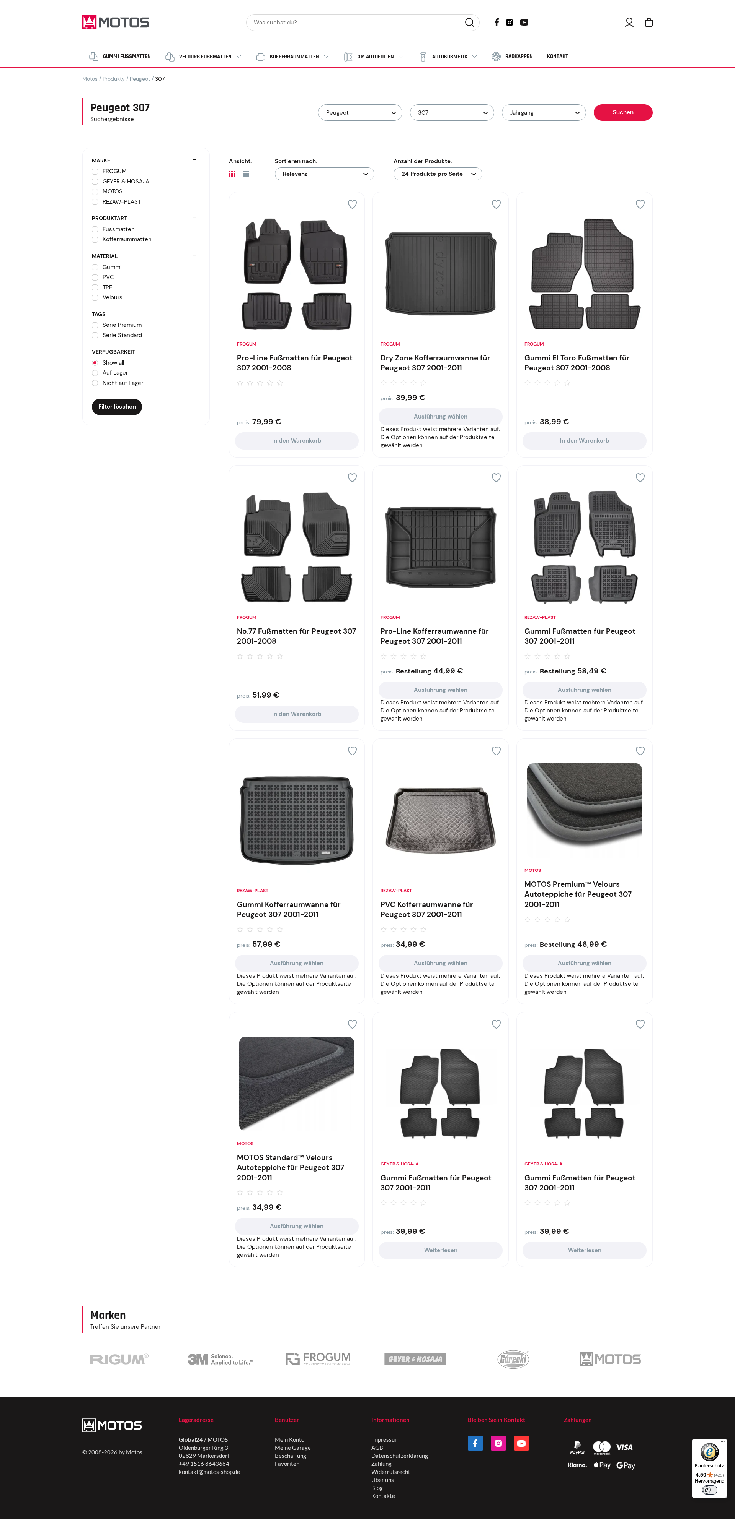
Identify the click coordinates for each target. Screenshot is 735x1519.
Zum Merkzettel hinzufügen (352, 204)
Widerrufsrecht (390, 1471)
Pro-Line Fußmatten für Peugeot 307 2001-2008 (295, 363)
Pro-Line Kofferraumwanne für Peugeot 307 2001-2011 (435, 636)
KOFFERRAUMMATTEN (294, 56)
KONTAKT (557, 56)
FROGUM (246, 344)
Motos (90, 78)
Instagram (509, 21)
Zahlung (381, 1463)
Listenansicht (246, 174)
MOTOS (532, 870)
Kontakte (383, 1495)
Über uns (382, 1479)
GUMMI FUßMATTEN (127, 56)
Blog (377, 1487)
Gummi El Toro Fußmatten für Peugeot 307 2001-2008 (577, 363)
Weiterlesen (440, 1250)
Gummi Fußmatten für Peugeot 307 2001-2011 (579, 636)
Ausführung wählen (440, 416)
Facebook (496, 22)
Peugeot (140, 78)
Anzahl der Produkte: (423, 161)
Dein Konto (629, 22)
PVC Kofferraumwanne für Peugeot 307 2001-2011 (427, 910)
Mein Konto (289, 1439)
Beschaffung (290, 1455)
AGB (377, 1447)
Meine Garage (293, 1447)
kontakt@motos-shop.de (209, 1471)
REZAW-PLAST (540, 617)
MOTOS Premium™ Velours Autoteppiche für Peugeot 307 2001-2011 (578, 894)
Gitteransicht (232, 174)
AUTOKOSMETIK (449, 56)
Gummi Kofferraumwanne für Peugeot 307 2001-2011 (289, 910)
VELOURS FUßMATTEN (205, 56)
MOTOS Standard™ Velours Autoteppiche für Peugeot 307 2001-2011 (290, 1168)
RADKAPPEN (519, 56)
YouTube (524, 21)
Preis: (243, 422)
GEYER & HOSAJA (399, 1164)
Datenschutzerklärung (399, 1455)
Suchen (469, 22)
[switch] (709, 1490)
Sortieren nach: (296, 161)
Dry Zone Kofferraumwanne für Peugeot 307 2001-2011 (435, 363)
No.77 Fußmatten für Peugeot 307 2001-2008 (296, 636)
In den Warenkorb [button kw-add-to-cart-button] (297, 441)
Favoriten (287, 1463)
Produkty (114, 78)
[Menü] (722, 1443)
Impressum (385, 1439)
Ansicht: (240, 161)
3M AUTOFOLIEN (376, 56)
